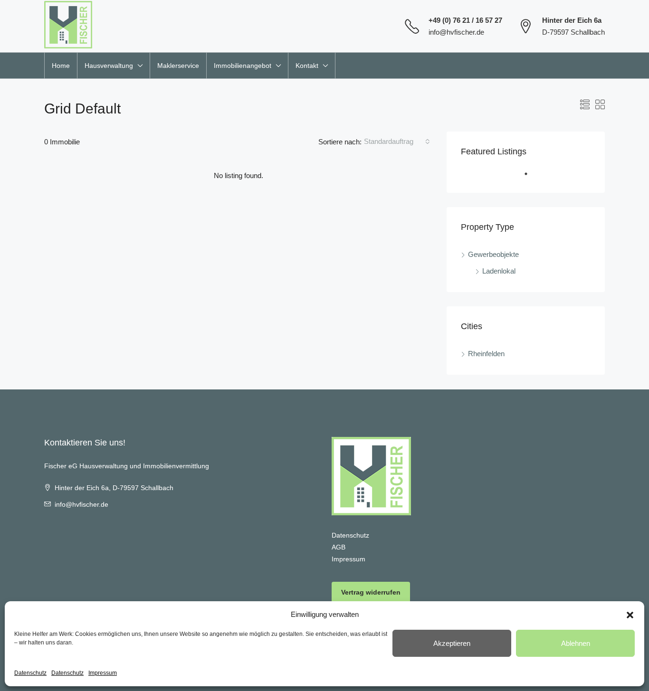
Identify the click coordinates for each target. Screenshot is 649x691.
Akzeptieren (451, 643)
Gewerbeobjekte (493, 254)
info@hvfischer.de (456, 32)
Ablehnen (575, 643)
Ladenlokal (498, 271)
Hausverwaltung (109, 65)
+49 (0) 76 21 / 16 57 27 (465, 20)
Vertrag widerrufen (371, 592)
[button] (630, 614)
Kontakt (307, 65)
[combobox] (397, 141)
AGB (338, 547)
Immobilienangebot (242, 65)
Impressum (102, 673)
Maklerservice (178, 65)
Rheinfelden (486, 354)
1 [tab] (530, 177)
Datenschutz (30, 673)
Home (61, 65)
